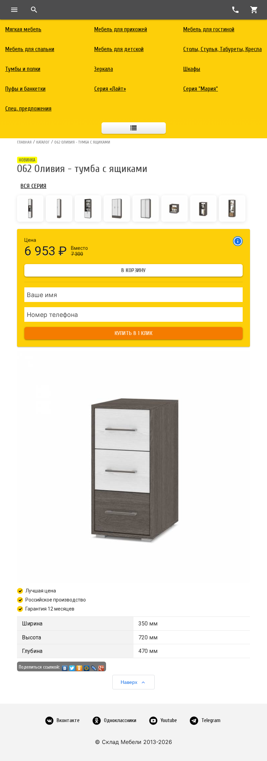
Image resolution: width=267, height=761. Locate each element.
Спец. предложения (28, 108)
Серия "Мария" (200, 88)
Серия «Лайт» (110, 88)
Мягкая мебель (23, 29)
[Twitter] (72, 666)
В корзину (133, 270)
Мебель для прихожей (120, 29)
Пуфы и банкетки (25, 88)
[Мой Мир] (86, 666)
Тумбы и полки (22, 69)
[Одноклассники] (79, 666)
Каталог (43, 142)
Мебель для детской (119, 49)
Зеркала (103, 69)
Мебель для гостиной (208, 29)
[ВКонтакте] (64, 666)
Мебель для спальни (29, 49)
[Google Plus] (101, 666)
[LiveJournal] (94, 666)
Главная (24, 142)
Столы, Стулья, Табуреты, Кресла (222, 49)
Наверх (129, 682)
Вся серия (33, 186)
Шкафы (191, 69)
